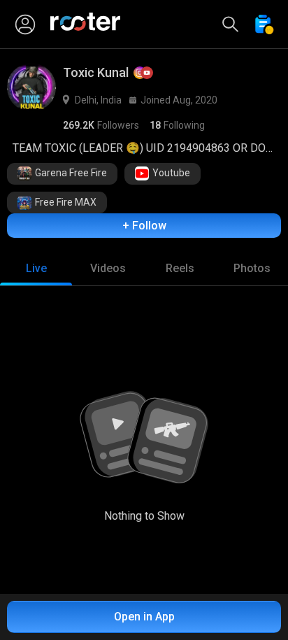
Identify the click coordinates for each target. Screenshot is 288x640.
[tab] (36, 268)
